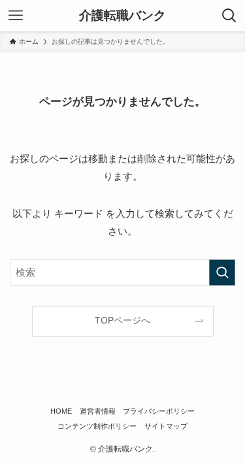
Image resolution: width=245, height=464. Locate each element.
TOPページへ (122, 320)
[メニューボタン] (15, 15)
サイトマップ (166, 426)
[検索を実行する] (222, 272)
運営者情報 (98, 411)
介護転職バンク (122, 16)
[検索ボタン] (229, 15)
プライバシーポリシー (159, 411)
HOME (61, 411)
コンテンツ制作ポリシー (97, 426)
